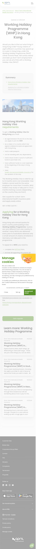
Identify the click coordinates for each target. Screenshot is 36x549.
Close (6, 292)
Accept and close (29, 292)
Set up (18, 292)
